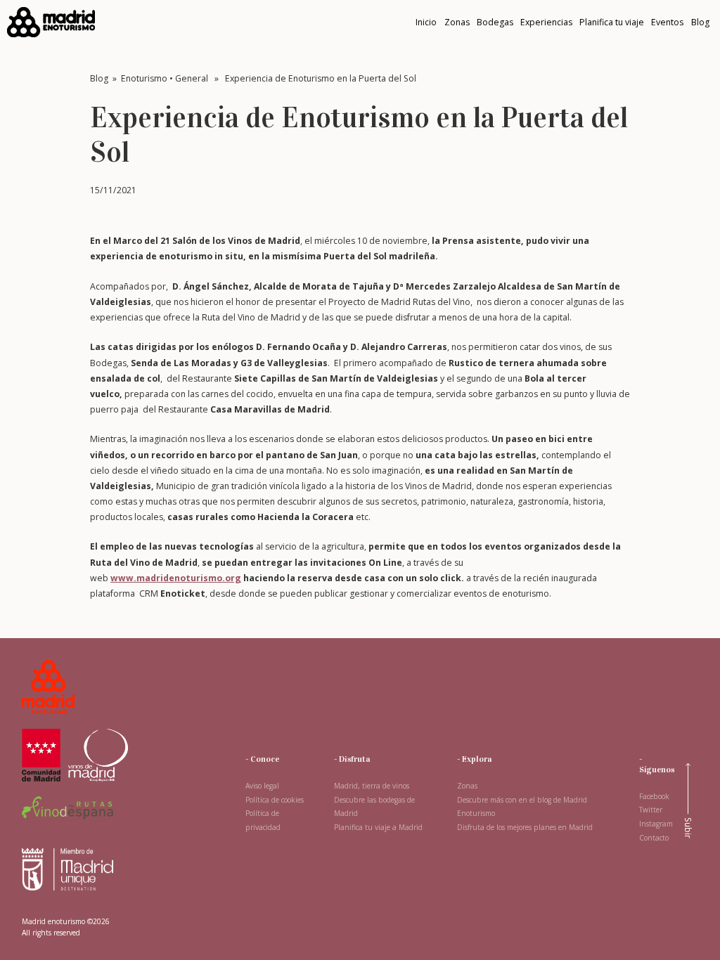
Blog (99, 78)
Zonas (467, 786)
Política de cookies (274, 800)
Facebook (654, 796)
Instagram (656, 824)
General (191, 78)
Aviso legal (262, 786)
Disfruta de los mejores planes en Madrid (525, 827)
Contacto (654, 838)
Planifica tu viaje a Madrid (378, 827)
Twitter (650, 810)
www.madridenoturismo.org (175, 578)
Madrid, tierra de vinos (371, 786)
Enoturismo (144, 78)
